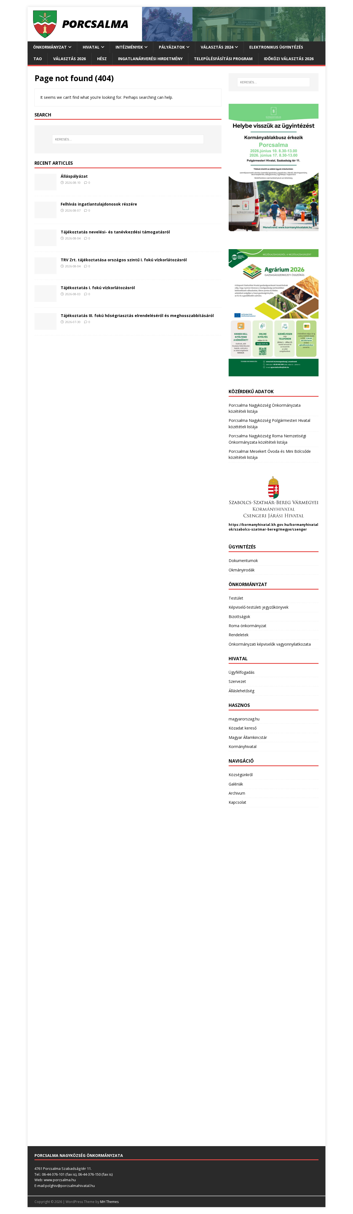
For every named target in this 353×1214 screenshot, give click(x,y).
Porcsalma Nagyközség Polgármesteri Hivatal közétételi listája (269, 423)
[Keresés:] (128, 139)
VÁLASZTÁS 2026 (69, 58)
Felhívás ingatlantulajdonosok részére (99, 204)
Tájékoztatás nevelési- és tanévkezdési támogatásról (115, 232)
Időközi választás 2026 (289, 58)
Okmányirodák (242, 570)
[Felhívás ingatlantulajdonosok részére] (45, 215)
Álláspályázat (74, 176)
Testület (236, 598)
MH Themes (109, 1201)
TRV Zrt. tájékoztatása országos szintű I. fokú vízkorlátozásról (124, 259)
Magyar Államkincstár (248, 737)
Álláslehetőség (241, 690)
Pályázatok (172, 47)
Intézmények (129, 47)
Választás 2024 (217, 47)
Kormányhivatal (242, 746)
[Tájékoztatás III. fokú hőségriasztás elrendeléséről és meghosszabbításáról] (45, 326)
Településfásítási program (223, 58)
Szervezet (237, 681)
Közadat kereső (242, 728)
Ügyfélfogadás (242, 672)
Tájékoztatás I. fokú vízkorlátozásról (98, 287)
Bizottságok (239, 616)
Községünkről (241, 774)
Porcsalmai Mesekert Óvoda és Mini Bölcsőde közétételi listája (270, 454)
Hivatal (91, 47)
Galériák (236, 784)
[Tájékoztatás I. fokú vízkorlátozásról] (45, 298)
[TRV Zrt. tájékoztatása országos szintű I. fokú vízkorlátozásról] (45, 270)
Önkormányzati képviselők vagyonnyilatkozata (270, 644)
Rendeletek (238, 634)
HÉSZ (102, 58)
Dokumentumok (243, 560)
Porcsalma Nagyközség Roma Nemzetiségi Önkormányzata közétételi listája (267, 438)
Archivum (237, 793)
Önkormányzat (50, 47)
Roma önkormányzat (247, 625)
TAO (37, 58)
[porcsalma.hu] (176, 38)
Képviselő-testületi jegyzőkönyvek (258, 607)
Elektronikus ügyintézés (276, 47)
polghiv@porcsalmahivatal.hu (70, 1185)
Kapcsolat (237, 802)
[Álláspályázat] (45, 187)
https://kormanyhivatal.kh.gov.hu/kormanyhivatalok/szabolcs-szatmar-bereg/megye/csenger (273, 527)
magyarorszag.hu (244, 719)
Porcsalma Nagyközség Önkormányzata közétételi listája (265, 408)
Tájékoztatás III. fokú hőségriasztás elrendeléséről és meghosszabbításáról (137, 315)
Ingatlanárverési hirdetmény (150, 58)
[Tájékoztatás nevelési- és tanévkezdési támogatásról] (45, 243)
